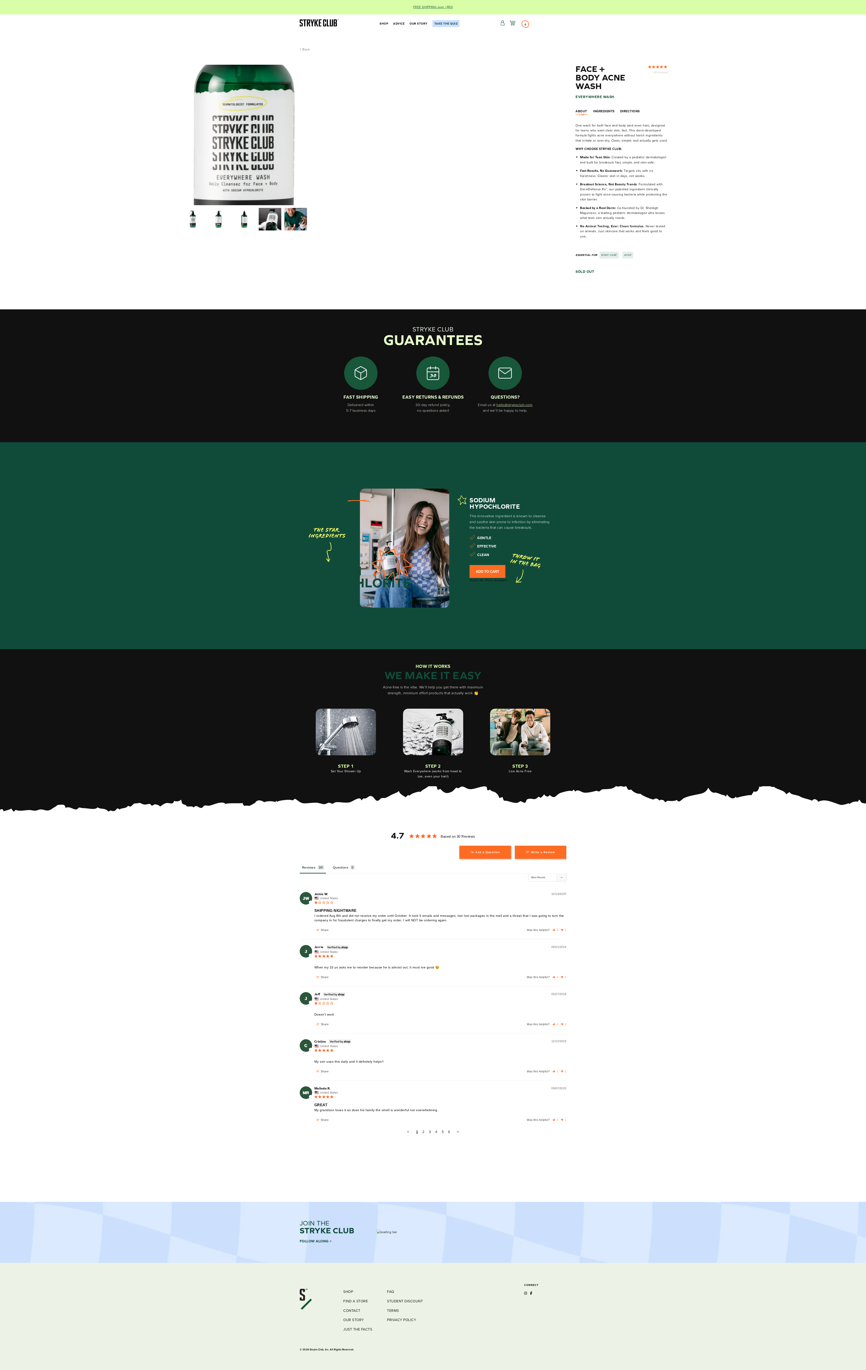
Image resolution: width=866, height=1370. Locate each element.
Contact (351, 1310)
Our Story (419, 23)
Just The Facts (357, 1329)
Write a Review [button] (543, 852)
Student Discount (405, 1301)
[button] (555, 930)
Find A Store (355, 1301)
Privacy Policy (401, 1319)
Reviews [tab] (309, 867)
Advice (399, 23)
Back (306, 49)
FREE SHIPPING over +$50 (433, 7)
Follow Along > (316, 1241)
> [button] (458, 1132)
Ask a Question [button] (487, 852)
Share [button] (324, 930)
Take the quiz (446, 23)
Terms (393, 1310)
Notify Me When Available (489, 580)
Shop (384, 23)
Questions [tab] (340, 867)
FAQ (390, 1291)
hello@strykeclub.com (514, 404)
